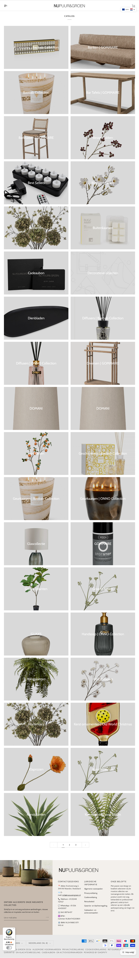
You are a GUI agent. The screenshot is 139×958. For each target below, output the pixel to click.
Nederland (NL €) (38, 946)
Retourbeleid (89, 904)
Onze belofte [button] (118, 884)
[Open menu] (8, 9)
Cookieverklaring (90, 900)
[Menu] (13, 929)
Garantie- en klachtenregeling (95, 909)
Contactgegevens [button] (68, 884)
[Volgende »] (85, 847)
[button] (128, 9)
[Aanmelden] (46, 920)
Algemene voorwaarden (93, 892)
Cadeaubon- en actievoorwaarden (62, 955)
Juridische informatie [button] (90, 886)
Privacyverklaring (90, 896)
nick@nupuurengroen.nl (71, 898)
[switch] (9, 947)
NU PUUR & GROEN (15, 952)
